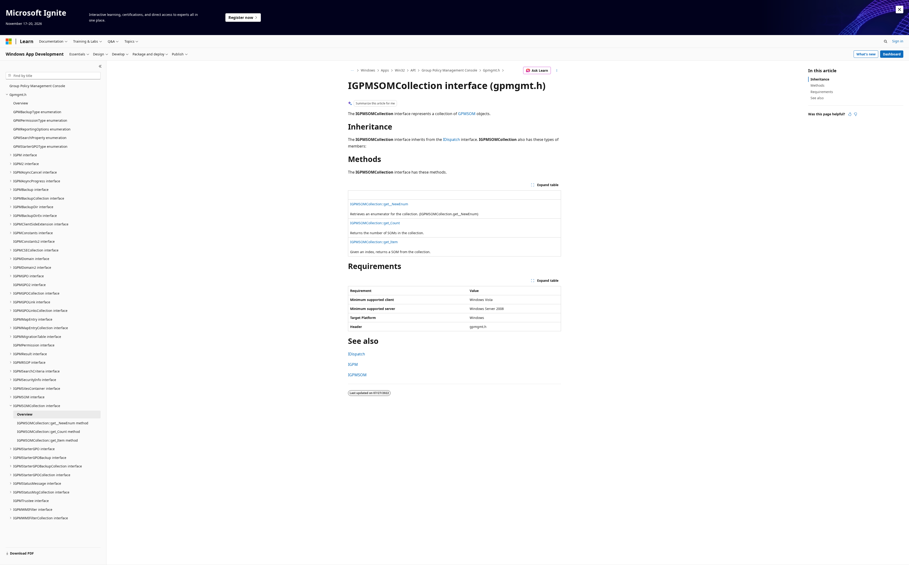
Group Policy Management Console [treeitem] (37, 86)
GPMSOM (467, 113)
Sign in (897, 41)
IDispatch (451, 139)
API (413, 70)
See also (817, 98)
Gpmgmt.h (491, 70)
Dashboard (892, 54)
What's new (866, 54)
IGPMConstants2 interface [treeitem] (34, 241)
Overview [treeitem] (20, 103)
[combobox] (53, 76)
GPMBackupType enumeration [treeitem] (37, 112)
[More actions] (557, 70)
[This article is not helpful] (855, 114)
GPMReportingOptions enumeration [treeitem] (42, 129)
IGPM (353, 364)
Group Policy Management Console (449, 70)
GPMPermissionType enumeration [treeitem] (40, 120)
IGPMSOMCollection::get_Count (375, 223)
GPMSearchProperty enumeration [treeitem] (40, 137)
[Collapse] (100, 66)
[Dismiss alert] (899, 9)
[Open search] (885, 41)
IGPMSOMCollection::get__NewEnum (379, 204)
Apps (385, 70)
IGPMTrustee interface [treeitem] (31, 500)
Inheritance (820, 79)
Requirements (822, 92)
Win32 (400, 70)
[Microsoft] (9, 41)
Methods (817, 85)
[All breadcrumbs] (352, 70)
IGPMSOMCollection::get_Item (374, 242)
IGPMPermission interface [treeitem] (33, 345)
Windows (368, 70)
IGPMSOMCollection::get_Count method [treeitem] (48, 431)
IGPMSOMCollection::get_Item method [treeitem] (47, 440)
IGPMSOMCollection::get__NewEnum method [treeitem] (52, 423)
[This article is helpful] (850, 114)
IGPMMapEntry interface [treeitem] (32, 319)
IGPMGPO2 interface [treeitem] (29, 284)
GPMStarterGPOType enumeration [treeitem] (40, 146)
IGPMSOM (357, 374)
